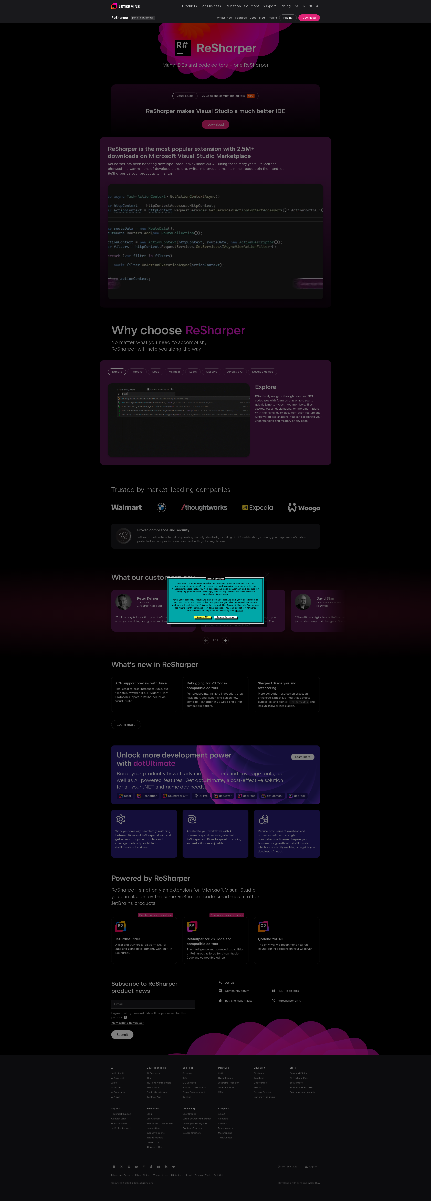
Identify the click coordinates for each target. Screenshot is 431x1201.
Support (269, 6)
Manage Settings (225, 617)
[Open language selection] (317, 6)
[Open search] (297, 6)
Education (232, 6)
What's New (224, 17)
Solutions (251, 6)
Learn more (222, 594)
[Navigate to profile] (303, 6)
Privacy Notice (207, 605)
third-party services (191, 608)
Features (241, 17)
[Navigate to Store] (310, 6)
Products (189, 6)
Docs (252, 17)
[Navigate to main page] (125, 6)
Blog (262, 17)
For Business (210, 6)
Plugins (273, 17)
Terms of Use (234, 605)
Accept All (202, 617)
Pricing (285, 6)
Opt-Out (239, 610)
